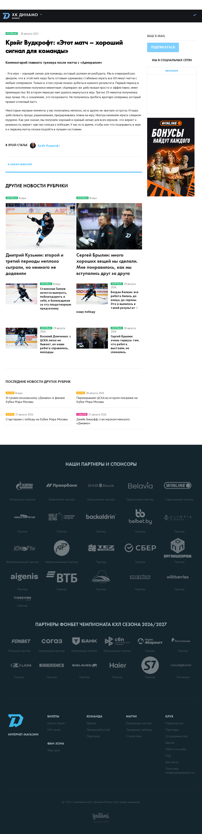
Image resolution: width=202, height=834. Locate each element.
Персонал (93, 736)
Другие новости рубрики (37, 186)
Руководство (174, 723)
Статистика (133, 736)
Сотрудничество (176, 736)
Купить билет (56, 723)
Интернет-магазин (23, 734)
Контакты (172, 762)
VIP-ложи (53, 730)
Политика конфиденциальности (180, 770)
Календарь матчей (139, 723)
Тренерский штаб (98, 730)
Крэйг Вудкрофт (49, 145)
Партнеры (172, 730)
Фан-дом (53, 750)
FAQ (168, 756)
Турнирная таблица (139, 730)
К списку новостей (20, 164)
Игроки (91, 723)
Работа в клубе (175, 749)
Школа (169, 743)
